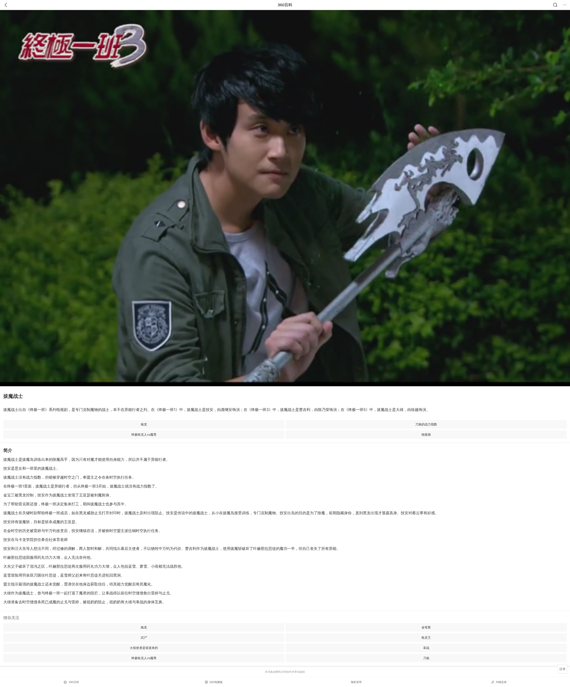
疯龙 (144, 424)
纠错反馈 (501, 682)
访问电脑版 (216, 682)
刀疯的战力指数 (426, 424)
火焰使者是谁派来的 (144, 648)
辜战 (426, 648)
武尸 (144, 637)
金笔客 (426, 627)
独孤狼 (426, 434)
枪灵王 (426, 637)
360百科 (285, 5)
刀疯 (426, 658)
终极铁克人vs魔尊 (144, 434)
